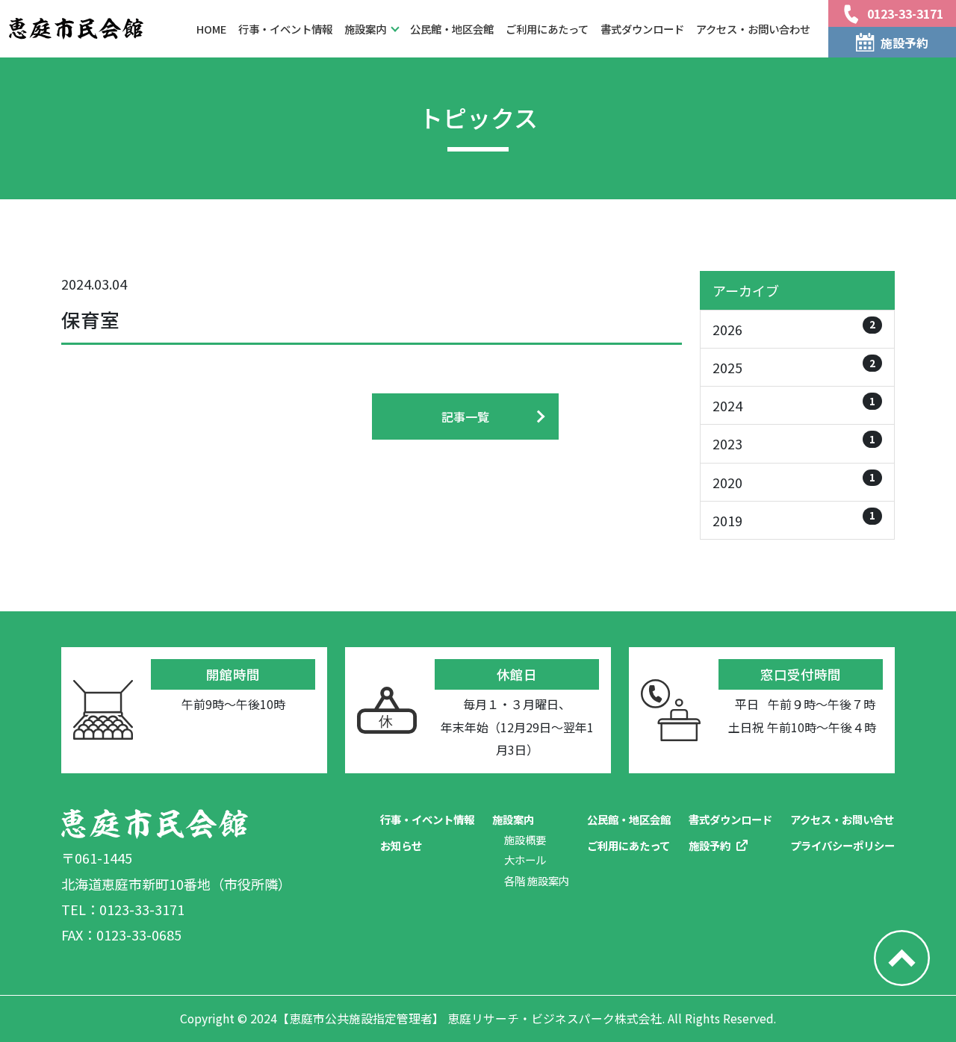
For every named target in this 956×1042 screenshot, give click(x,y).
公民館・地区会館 (452, 29)
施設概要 (525, 839)
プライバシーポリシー (842, 845)
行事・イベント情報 (285, 29)
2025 (794, 366)
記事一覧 (465, 416)
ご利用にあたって (547, 29)
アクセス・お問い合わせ (753, 29)
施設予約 (709, 845)
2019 (794, 518)
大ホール (525, 859)
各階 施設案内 (536, 880)
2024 (794, 404)
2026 (794, 327)
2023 (794, 442)
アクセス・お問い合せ (842, 819)
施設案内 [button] (365, 29)
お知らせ (401, 845)
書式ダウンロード (642, 29)
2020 (794, 480)
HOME (211, 29)
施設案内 (513, 819)
